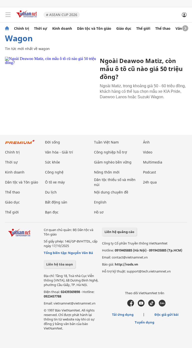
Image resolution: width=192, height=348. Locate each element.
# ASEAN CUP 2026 (61, 14)
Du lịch (51, 192)
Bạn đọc (51, 212)
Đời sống (52, 142)
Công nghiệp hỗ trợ (110, 152)
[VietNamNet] (7, 28)
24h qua (150, 182)
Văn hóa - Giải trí (59, 152)
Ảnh (146, 142)
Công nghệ (54, 172)
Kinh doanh (62, 28)
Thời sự (40, 28)
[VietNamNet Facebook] (130, 305)
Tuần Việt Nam (106, 142)
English (100, 202)
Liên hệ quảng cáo (119, 232)
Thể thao (162, 28)
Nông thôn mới (107, 172)
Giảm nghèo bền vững (113, 162)
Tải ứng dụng (123, 314)
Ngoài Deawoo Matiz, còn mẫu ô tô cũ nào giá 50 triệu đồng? (141, 68)
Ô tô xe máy (55, 182)
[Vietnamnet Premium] (20, 144)
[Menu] (8, 15)
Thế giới (143, 28)
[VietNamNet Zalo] (162, 305)
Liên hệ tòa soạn (59, 264)
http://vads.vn (126, 264)
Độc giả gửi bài (166, 314)
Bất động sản (56, 202)
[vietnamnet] (27, 18)
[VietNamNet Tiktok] (151, 305)
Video (147, 152)
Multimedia (152, 162)
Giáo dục (123, 28)
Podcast (149, 172)
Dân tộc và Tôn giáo (94, 28)
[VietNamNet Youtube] (141, 305)
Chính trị (21, 28)
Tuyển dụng (144, 322)
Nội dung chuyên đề (111, 192)
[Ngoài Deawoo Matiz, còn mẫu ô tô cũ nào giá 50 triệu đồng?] (50, 87)
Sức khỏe (52, 162)
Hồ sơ (99, 212)
